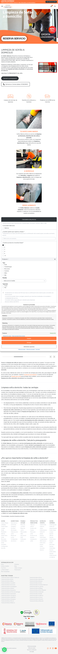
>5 (5, 255)
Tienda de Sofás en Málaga (36, 588)
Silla (5, 275)
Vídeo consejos (18, 568)
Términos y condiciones (31, 649)
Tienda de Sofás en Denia (36, 583)
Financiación (17, 569)
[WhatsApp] (48, 648)
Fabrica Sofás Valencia (10, 648)
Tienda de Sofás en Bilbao (7, 581)
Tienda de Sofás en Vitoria (36, 597)
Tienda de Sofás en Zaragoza (8, 599)
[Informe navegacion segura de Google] (26, 612)
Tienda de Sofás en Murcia (7, 601)
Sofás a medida (5, 566)
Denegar (29, 342)
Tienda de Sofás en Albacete (36, 601)
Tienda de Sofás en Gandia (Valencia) (39, 584)
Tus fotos (3, 568)
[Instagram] (53, 648)
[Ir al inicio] (8, 6)
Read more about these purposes (18, 335)
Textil (5, 285)
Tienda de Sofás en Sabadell (36, 592)
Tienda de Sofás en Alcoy (36, 577)
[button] (54, 356)
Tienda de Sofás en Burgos (36, 581)
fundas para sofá (16, 376)
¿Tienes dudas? (5, 569)
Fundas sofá (33, 528)
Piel (5, 287)
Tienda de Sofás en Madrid (7, 588)
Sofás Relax (4, 541)
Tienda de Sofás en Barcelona (37, 579)
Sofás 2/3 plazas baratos (42, 533)
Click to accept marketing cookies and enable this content (47, 67)
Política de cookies (22, 349)
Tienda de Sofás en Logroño (36, 586)
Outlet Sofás (43, 524)
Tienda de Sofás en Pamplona (8, 590)
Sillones (3, 533)
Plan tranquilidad (5, 571)
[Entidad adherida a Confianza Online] (36, 612)
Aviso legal (37, 349)
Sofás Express (53, 524)
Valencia (6, 228)
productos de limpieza (30, 374)
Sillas (22, 533)
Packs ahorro (14, 523)
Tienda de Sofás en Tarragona (8, 595)
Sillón (5, 273)
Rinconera (7, 269)
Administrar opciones (29, 346)
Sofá (5, 264)
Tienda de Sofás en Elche (7, 579)
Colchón (6, 271)
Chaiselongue (8, 266)
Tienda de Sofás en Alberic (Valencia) (10, 577)
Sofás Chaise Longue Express (53, 531)
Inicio (2, 564)
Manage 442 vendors (7, 335)
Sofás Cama (4, 535)
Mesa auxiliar (24, 532)
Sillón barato (43, 541)
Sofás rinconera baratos (42, 548)
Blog (15, 566)
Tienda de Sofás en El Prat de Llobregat (10, 592)
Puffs (22, 537)
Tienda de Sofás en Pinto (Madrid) (38, 590)
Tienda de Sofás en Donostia (8, 584)
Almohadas (13, 530)
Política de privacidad (30, 349)
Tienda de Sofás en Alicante (36, 599)
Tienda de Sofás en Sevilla (36, 593)
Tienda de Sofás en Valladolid (8, 597)
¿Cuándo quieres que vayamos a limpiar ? (13, 231)
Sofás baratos (43, 530)
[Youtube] (56, 648)
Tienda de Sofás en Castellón (8, 583)
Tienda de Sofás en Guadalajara (9, 586)
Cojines (32, 530)
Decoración (23, 535)
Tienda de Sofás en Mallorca (8, 602)
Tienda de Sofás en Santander (8, 593)
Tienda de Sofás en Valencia (36, 595)
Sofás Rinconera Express (52, 544)
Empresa (16, 564)
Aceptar (29, 338)
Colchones (13, 524)
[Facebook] (50, 648)
